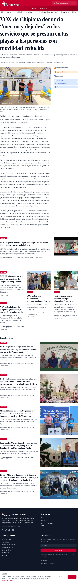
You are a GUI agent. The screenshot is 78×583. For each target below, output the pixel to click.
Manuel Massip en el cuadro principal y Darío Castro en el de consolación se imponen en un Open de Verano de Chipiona (17, 414)
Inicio (2, 12)
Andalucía (43, 8)
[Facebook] (2, 530)
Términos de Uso (7, 550)
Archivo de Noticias (47, 523)
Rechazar (62, 577)
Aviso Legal (5, 553)
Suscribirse (58, 550)
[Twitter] (6, 530)
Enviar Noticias (45, 566)
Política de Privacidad (8, 545)
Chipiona (34, 8)
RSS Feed (43, 526)
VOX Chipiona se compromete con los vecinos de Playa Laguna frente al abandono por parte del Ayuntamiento (19, 349)
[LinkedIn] (13, 530)
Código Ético (5, 542)
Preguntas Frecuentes (48, 563)
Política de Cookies (7, 547)
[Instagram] (9, 530)
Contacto (4, 555)
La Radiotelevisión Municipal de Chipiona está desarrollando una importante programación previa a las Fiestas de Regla (18, 381)
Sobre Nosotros (6, 539)
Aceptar (72, 577)
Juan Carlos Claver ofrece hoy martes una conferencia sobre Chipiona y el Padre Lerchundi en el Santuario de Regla (18, 445)
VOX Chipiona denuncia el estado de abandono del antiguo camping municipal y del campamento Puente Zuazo (11, 281)
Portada (9, 12)
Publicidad (44, 560)
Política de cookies (7, 580)
